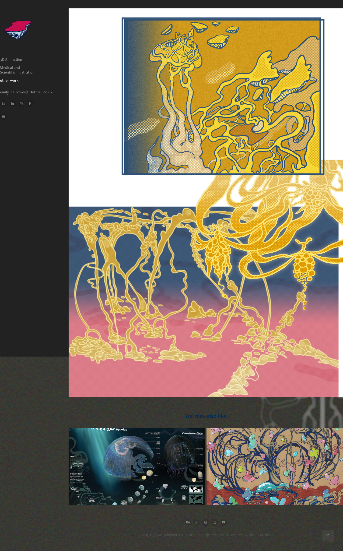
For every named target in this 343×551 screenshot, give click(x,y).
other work (9, 80)
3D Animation (11, 59)
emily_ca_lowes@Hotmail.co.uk (26, 92)
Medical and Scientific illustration (17, 70)
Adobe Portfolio (259, 534)
